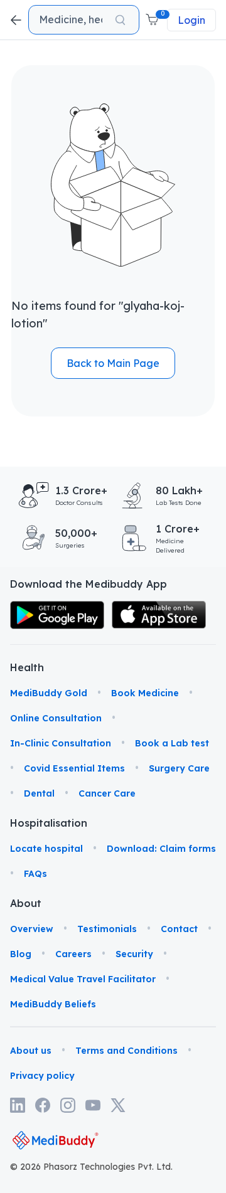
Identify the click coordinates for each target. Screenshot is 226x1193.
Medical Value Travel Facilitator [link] (83, 979)
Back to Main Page (113, 363)
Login (191, 20)
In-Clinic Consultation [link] (60, 743)
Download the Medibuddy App (88, 584)
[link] (57, 615)
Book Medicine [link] (145, 693)
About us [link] (30, 1050)
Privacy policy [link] (42, 1075)
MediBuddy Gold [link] (48, 693)
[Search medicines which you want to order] (120, 20)
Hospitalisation (25, 823)
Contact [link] (179, 929)
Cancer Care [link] (107, 793)
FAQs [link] (35, 873)
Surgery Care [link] (179, 768)
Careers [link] (73, 954)
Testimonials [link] (107, 929)
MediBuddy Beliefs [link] (53, 1004)
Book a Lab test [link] (172, 743)
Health (25, 667)
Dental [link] (39, 793)
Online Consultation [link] (56, 718)
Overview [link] (31, 929)
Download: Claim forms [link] (161, 848)
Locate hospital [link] (46, 848)
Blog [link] (20, 954)
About (25, 903)
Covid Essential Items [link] (74, 768)
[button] (153, 20)
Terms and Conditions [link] (126, 1050)
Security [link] (134, 954)
